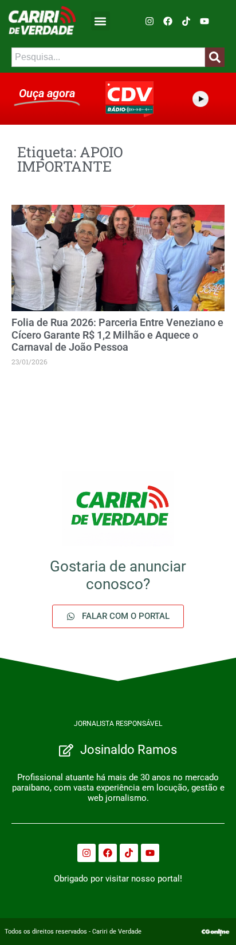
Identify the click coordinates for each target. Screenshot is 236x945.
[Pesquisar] (215, 57)
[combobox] (108, 57)
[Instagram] (149, 21)
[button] (100, 20)
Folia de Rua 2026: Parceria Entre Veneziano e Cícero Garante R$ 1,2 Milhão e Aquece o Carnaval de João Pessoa (117, 334)
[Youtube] (204, 21)
